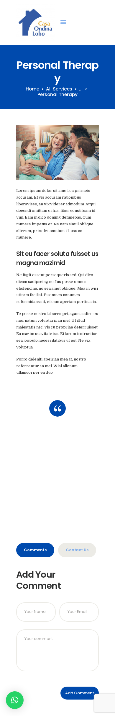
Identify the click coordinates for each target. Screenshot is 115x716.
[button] (15, 700)
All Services (59, 89)
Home (32, 89)
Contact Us (77, 550)
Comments (35, 550)
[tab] (35, 550)
